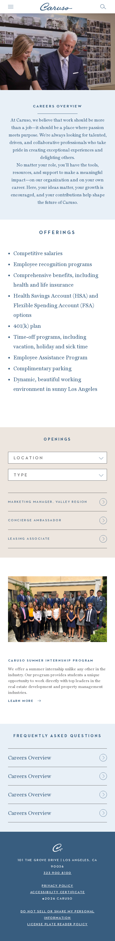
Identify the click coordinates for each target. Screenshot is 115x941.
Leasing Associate (29, 539)
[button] (103, 7)
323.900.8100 (58, 873)
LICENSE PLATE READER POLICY (57, 924)
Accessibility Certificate (57, 892)
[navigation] (10, 6)
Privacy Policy (57, 886)
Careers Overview (29, 758)
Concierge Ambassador (35, 520)
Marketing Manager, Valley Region (47, 502)
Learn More (21, 701)
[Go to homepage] (56, 7)
